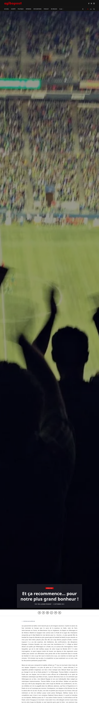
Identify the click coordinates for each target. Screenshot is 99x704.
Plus (60, 9)
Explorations (37, 9)
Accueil (6, 9)
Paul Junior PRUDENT (44, 604)
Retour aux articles (29, 621)
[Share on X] (59, 612)
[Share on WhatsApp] (51, 612)
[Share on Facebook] (43, 612)
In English (54, 9)
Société (13, 9)
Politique (20, 9)
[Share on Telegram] (55, 612)
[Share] (39, 612)
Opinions (28, 9)
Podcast (46, 9)
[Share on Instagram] (47, 612)
